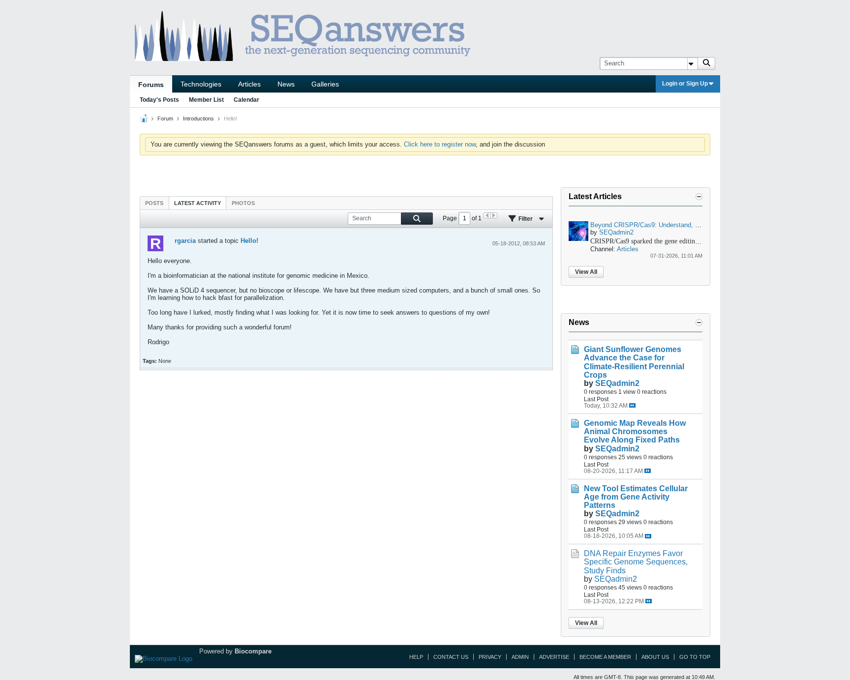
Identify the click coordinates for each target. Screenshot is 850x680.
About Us (655, 657)
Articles (249, 84)
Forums (151, 85)
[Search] (706, 63)
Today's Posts (159, 99)
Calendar (246, 99)
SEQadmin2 (616, 232)
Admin (520, 657)
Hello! (249, 240)
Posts (154, 203)
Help (416, 657)
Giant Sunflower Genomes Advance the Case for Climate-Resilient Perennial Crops (634, 362)
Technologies (201, 84)
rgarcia (185, 240)
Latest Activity (197, 203)
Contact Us (450, 657)
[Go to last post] (632, 405)
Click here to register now (440, 144)
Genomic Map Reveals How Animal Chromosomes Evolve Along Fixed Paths (635, 431)
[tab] (154, 202)
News (286, 84)
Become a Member (605, 657)
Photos (243, 203)
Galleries (325, 84)
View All (586, 271)
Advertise (554, 657)
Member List (206, 99)
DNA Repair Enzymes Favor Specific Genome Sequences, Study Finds (636, 561)
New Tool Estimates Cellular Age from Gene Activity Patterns (636, 496)
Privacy (490, 657)
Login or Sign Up (685, 83)
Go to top (694, 657)
